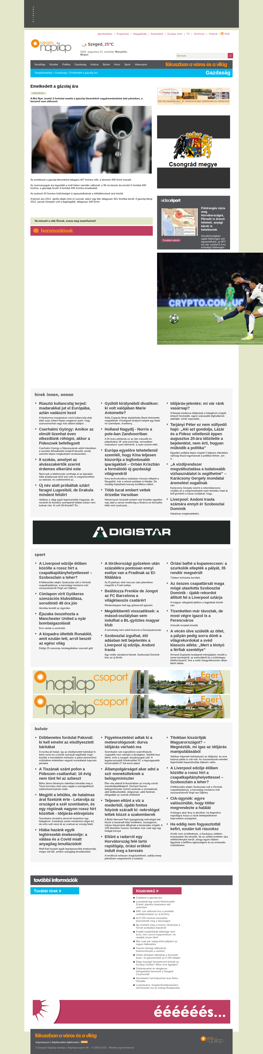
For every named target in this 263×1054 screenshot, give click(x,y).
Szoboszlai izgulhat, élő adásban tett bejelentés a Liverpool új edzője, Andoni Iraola (130, 642)
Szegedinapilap (43, 72)
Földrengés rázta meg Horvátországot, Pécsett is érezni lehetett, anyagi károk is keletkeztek (213, 219)
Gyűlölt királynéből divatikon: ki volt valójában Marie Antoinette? (132, 408)
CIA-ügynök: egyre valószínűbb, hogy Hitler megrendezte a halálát (192, 803)
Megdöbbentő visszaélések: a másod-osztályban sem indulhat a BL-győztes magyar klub (132, 618)
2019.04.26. (38, 93)
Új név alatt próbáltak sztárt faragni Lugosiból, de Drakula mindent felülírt (66, 490)
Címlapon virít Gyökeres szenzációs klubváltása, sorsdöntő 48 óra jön (61, 598)
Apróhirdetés (105, 33)
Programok (122, 33)
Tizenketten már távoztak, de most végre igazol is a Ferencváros (196, 616)
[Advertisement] (105, 927)
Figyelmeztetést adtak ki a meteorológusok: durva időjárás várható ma (128, 742)
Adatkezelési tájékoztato (65, 1042)
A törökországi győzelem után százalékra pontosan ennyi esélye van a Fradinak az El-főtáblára (132, 570)
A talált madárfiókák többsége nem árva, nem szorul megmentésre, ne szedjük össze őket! (156, 934)
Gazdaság (80, 64)
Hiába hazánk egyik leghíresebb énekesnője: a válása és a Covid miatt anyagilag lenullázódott (63, 837)
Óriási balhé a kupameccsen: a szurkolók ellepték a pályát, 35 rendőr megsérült (198, 568)
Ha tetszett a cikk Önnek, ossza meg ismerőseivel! (65, 220)
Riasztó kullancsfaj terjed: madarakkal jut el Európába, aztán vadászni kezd (65, 408)
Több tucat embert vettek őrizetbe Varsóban (127, 492)
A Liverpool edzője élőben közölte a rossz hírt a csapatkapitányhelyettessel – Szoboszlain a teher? (65, 570)
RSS (227, 33)
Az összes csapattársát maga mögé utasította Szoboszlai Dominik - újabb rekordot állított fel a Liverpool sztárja (197, 590)
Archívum (199, 33)
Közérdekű (157, 33)
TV (188, 33)
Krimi (117, 64)
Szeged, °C (101, 44)
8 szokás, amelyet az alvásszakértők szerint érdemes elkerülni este (60, 464)
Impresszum (43, 1042)
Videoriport (141, 64)
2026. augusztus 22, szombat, (103, 53)
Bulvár (106, 64)
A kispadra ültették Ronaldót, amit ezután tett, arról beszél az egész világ (65, 638)
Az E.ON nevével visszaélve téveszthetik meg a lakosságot (153, 919)
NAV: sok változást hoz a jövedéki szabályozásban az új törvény (155, 912)
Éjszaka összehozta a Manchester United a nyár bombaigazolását (62, 618)
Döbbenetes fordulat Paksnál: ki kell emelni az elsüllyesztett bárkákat (66, 742)
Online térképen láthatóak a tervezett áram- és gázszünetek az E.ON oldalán (158, 956)
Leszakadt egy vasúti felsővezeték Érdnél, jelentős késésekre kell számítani (155, 904)
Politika (66, 64)
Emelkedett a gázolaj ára (83, 72)
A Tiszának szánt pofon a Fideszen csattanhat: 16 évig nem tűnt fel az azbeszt (65, 774)
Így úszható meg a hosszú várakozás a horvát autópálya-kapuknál (158, 926)
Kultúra (95, 64)
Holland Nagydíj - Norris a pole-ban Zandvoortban (128, 431)
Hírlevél (213, 33)
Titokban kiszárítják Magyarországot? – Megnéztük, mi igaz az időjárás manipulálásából (198, 744)
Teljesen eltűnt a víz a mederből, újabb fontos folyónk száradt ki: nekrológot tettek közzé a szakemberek (132, 807)
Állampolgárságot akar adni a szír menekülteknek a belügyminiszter (132, 774)
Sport (127, 64)
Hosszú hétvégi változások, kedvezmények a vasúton (151, 949)
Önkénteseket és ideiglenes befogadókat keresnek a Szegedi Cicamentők (154, 971)
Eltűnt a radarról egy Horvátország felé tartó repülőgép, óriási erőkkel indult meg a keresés (127, 843)
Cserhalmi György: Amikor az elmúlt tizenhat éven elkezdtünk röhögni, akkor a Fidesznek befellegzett (66, 436)
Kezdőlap (40, 64)
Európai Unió (174, 33)
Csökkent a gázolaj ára (149, 897)
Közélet (54, 64)
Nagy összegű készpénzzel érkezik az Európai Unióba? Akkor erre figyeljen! (157, 963)
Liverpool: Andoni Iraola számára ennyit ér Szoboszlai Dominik (197, 504)
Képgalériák (140, 33)
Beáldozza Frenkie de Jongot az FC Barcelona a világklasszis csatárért (131, 596)
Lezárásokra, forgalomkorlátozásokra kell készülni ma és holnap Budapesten (158, 986)
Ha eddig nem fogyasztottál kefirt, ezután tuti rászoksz (195, 826)
